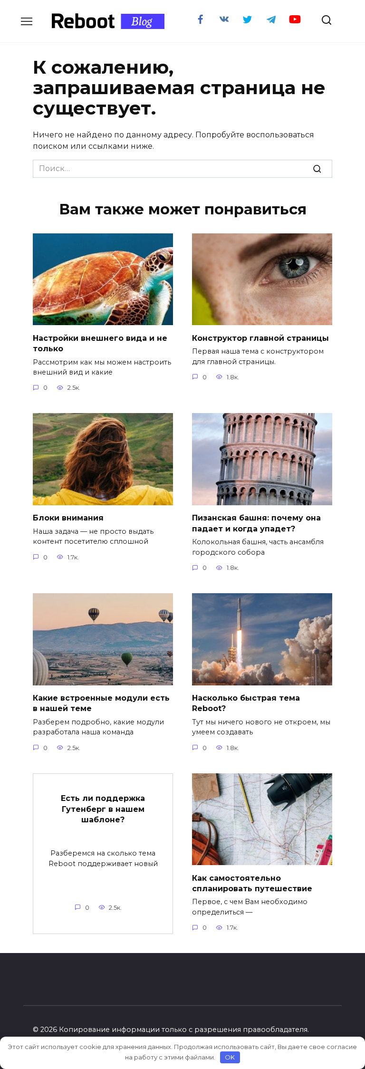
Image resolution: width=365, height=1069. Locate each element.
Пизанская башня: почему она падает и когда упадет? (256, 523)
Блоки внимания (68, 517)
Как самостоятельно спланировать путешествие (252, 883)
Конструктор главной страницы (260, 337)
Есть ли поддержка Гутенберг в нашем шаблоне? (103, 809)
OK (230, 1057)
